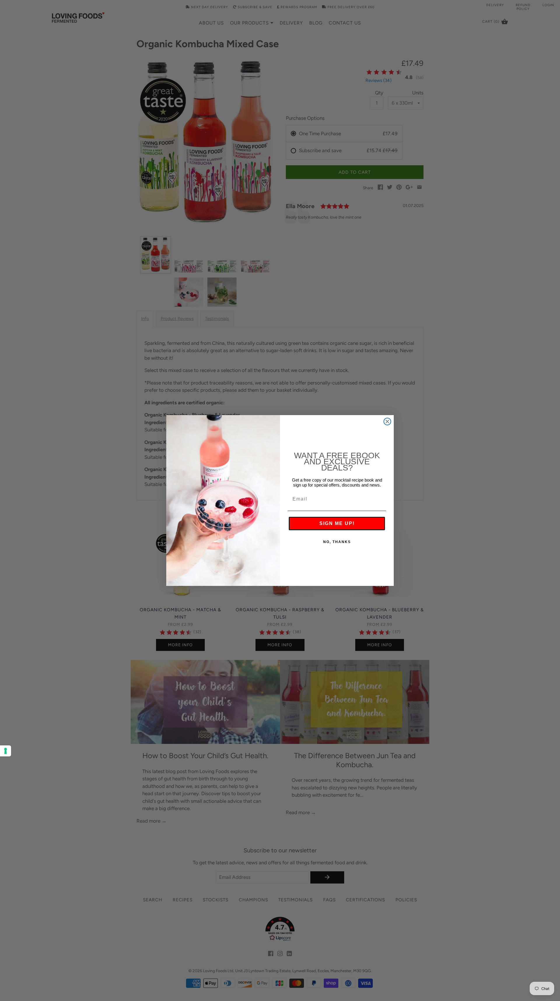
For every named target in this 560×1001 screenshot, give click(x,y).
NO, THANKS (337, 542)
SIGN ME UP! (337, 523)
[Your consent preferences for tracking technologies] (5, 750)
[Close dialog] (387, 421)
